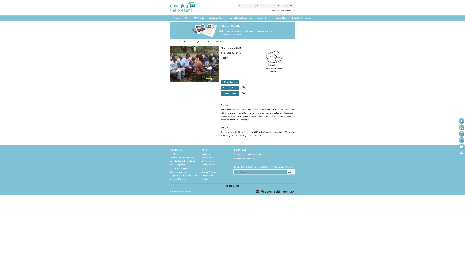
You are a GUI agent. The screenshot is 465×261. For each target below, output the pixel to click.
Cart (290, 6)
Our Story (206, 154)
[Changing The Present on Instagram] (237, 186)
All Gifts (173, 154)
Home (172, 42)
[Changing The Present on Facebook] (230, 186)
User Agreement (208, 164)
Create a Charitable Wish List (182, 157)
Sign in (273, 10)
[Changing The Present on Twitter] (227, 186)
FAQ (204, 168)
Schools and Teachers (179, 168)
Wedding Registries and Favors (183, 161)
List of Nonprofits (177, 164)
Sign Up (290, 172)
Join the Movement (178, 179)
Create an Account (287, 10)
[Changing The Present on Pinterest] (234, 186)
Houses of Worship (178, 172)
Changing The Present (184, 191)
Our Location (207, 175)
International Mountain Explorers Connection (195, 42)
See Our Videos (208, 161)
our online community (246, 158)
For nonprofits (208, 157)
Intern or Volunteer (209, 172)
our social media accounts (250, 154)
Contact (205, 179)
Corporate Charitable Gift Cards (183, 175)
